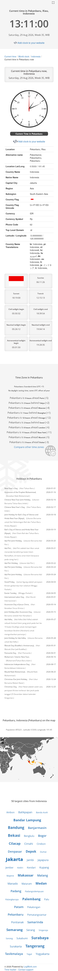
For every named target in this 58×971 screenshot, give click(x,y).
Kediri (20, 867)
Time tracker (10, 969)
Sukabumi (22, 938)
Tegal (29, 954)
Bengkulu (29, 836)
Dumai (43, 851)
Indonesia (35, 56)
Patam (18, 907)
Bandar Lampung (27, 820)
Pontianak (17, 922)
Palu (46, 899)
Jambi (30, 860)
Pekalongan (33, 907)
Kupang (44, 867)
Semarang (14, 929)
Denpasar (15, 851)
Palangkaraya (12, 899)
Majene (10, 875)
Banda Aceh (42, 812)
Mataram (27, 883)
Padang (16, 891)
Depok (31, 851)
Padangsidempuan (34, 891)
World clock (23, 56)
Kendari (31, 867)
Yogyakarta (42, 954)
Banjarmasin (37, 828)
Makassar (25, 875)
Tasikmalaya (14, 954)
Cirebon (41, 843)
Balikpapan (25, 812)
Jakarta (14, 859)
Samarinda (35, 922)
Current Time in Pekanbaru (29, 133)
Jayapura (43, 860)
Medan (41, 883)
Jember (10, 867)
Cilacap (15, 843)
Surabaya (40, 937)
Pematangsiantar (37, 914)
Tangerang (34, 945)
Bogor (42, 836)
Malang (42, 875)
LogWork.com (30, 966)
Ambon (10, 812)
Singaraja (43, 930)
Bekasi (14, 835)
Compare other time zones (29, 447)
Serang (30, 930)
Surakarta (16, 946)
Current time (10, 56)
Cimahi (28, 843)
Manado (13, 883)
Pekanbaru (15, 914)
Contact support (25, 969)
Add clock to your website (31, 42)
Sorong (9, 938)
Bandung (16, 827)
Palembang (31, 899)
